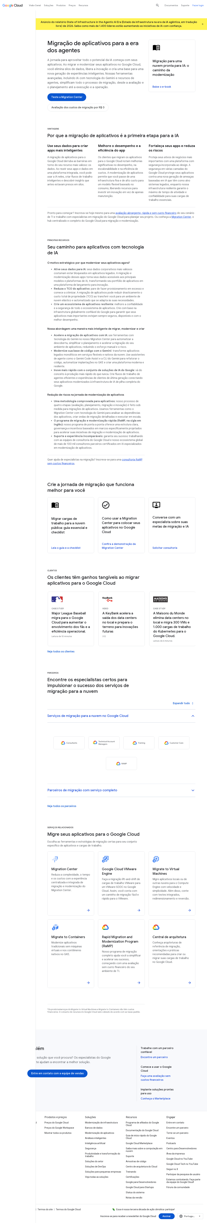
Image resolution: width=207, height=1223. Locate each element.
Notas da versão (134, 1197)
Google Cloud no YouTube (179, 1159)
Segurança (90, 1148)
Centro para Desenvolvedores (181, 1148)
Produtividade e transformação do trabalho (102, 1155)
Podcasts (171, 1143)
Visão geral (35, 5)
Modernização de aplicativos (99, 1133)
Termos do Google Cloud (68, 1209)
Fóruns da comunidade (178, 1187)
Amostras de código (136, 1161)
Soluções (48, 5)
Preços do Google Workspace (59, 1127)
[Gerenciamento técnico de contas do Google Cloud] (104, 742)
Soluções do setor (94, 1161)
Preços (72, 5)
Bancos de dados (94, 1127)
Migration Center (181, 217)
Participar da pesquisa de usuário (183, 1174)
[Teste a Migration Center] (66, 97)
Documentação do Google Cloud (142, 1130)
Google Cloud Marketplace (139, 1143)
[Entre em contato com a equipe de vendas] (57, 1073)
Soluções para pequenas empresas (103, 1171)
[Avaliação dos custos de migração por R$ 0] (78, 107)
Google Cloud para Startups (140, 1187)
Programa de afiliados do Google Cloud (142, 1123)
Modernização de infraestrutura (101, 1122)
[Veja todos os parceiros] (61, 806)
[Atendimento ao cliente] (173, 742)
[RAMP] (121, 763)
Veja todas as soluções (96, 1177)
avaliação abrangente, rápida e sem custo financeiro (145, 213)
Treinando (131, 1171)
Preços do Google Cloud (56, 1122)
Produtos (60, 5)
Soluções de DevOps (95, 1166)
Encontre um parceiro (154, 1057)
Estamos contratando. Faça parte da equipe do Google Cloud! (183, 1180)
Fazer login (198, 5)
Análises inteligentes (95, 1138)
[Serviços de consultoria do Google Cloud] (69, 742)
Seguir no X (172, 1169)
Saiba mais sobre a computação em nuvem (144, 1149)
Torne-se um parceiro (177, 1133)
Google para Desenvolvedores (141, 1182)
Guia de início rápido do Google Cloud (141, 1136)
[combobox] (190, 1216)
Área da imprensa (175, 1153)
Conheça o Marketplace (155, 1098)
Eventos (170, 1138)
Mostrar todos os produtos (57, 1133)
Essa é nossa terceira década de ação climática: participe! (145, 1209)
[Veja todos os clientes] (60, 651)
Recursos (83, 5)
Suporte (185, 5)
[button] (121, 716)
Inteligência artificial (95, 1143)
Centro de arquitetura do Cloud (141, 1166)
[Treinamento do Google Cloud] (138, 742)
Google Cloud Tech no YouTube (182, 1164)
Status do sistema (135, 1192)
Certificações (132, 1177)
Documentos (171, 5)
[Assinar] (167, 1216)
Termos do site (45, 1209)
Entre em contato (175, 1122)
